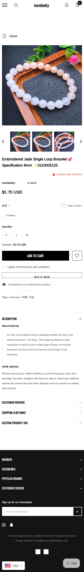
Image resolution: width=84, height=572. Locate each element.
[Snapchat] (11, 525)
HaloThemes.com (59, 540)
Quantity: (7, 226)
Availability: (8, 182)
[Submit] (77, 511)
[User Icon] (67, 5)
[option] (42, 85)
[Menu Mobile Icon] (4, 5)
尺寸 (5, 205)
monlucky (41, 5)
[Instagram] (4, 525)
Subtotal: (7, 244)
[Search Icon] (16, 5)
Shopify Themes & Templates (30, 540)
